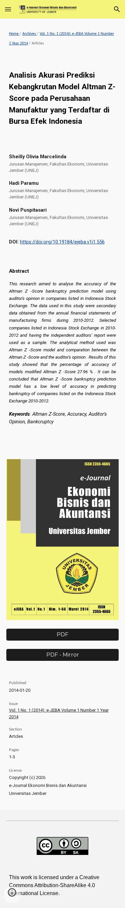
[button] (8, 9)
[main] (62, 39)
